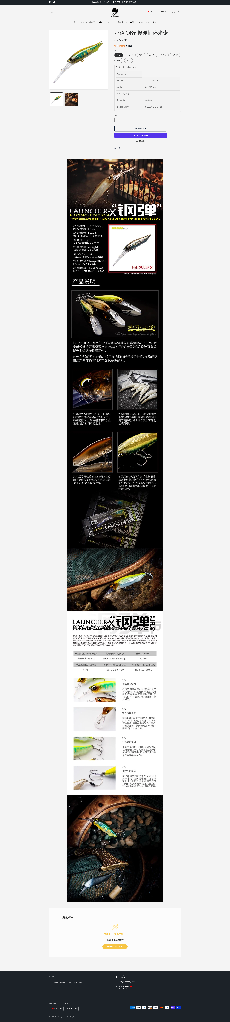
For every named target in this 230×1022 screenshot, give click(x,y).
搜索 (81, 983)
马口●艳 (130, 55)
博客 (70, 983)
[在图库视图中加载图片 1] (56, 99)
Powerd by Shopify (69, 1017)
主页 (51, 983)
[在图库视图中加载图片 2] (71, 99)
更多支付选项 (140, 141)
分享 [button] (118, 148)
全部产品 (63, 983)
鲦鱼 (141, 55)
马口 (119, 55)
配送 (75, 983)
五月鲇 (175, 55)
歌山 (128, 60)
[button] (51, 12)
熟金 (119, 60)
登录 (56, 983)
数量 (116, 115)
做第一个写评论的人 (115, 946)
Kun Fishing (58, 1017)
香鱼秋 (163, 55)
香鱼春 (152, 55)
